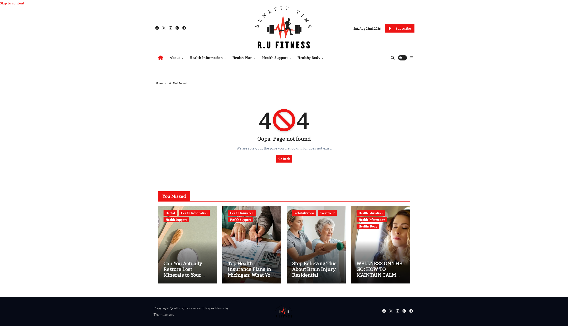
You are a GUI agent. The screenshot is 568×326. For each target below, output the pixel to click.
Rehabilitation (304, 213)
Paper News (214, 308)
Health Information (207, 57)
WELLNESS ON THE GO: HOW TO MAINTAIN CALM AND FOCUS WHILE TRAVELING (379, 275)
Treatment (327, 213)
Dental (170, 213)
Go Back (284, 159)
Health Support (275, 57)
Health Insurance (241, 213)
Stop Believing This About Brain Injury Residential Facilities (314, 272)
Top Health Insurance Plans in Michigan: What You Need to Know (250, 272)
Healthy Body (309, 57)
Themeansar (163, 314)
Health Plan (243, 57)
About (175, 57)
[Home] (160, 58)
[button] (411, 58)
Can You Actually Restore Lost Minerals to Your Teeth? (183, 272)
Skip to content (12, 3)
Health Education (371, 213)
